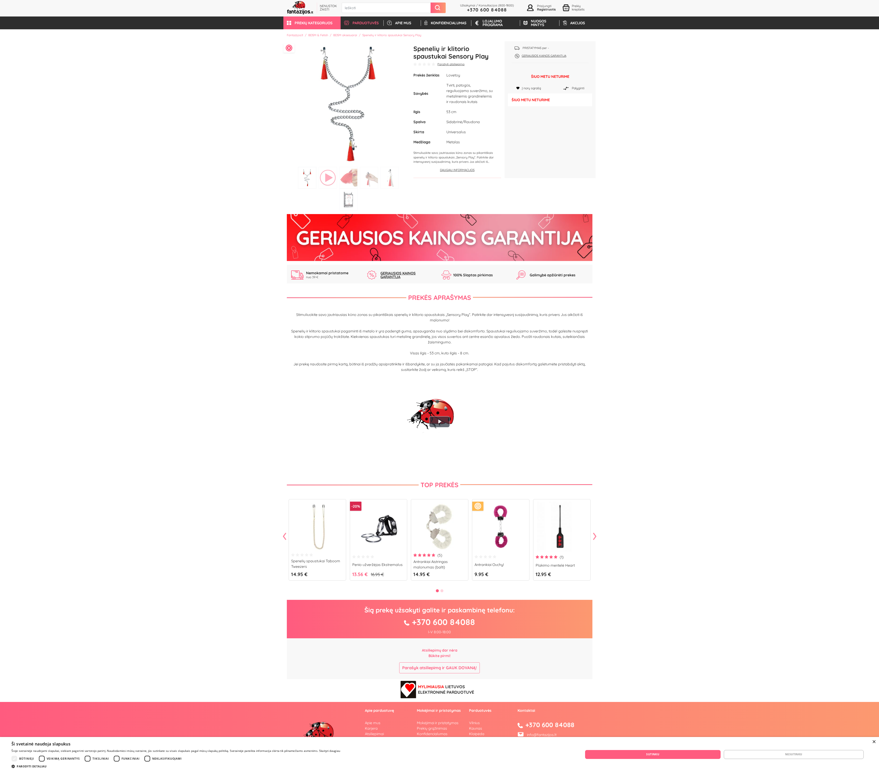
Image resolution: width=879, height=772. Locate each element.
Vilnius (474, 722)
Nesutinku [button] (793, 754)
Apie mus (372, 722)
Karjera (371, 728)
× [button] (874, 742)
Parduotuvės (480, 710)
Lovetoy (453, 75)
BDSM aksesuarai (345, 35)
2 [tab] (328, 178)
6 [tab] (348, 199)
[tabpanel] (348, 103)
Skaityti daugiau (329, 751)
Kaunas (475, 728)
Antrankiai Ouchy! (489, 564)
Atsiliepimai (374, 733)
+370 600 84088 (487, 10)
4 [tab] (369, 178)
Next (594, 536)
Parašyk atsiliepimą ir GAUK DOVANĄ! (439, 667)
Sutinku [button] (652, 754)
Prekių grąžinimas (432, 728)
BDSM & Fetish (318, 35)
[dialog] (439, 754)
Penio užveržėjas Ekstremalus (377, 564)
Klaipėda (476, 733)
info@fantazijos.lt (541, 734)
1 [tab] (307, 178)
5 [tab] (389, 178)
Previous (284, 536)
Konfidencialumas (432, 733)
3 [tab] (348, 178)
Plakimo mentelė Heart (555, 565)
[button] (312, 22)
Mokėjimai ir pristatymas (437, 722)
